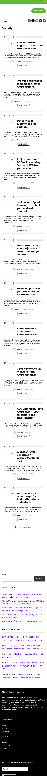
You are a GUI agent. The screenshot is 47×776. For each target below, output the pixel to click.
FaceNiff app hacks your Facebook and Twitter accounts (28, 291)
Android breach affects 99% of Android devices (27, 331)
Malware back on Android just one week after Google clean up (28, 250)
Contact (5, 732)
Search (5, 574)
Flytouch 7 (7, 662)
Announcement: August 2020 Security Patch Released (30, 45)
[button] (6, 21)
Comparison (7, 745)
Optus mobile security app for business (26, 124)
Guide (4, 749)
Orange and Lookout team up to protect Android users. (29, 83)
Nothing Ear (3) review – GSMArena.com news (22, 621)
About (4, 728)
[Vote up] (13, 37)
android (17, 61)
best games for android (13, 636)
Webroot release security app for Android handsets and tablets (28, 498)
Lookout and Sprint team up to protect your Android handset (28, 207)
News (4, 725)
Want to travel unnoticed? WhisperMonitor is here (28, 456)
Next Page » (27, 527)
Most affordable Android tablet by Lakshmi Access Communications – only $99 (23, 666)
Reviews (5, 742)
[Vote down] (9, 37)
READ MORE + (23, 65)
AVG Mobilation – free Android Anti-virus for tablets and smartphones (30, 413)
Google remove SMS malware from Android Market (29, 371)
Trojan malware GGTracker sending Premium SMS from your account (29, 164)
